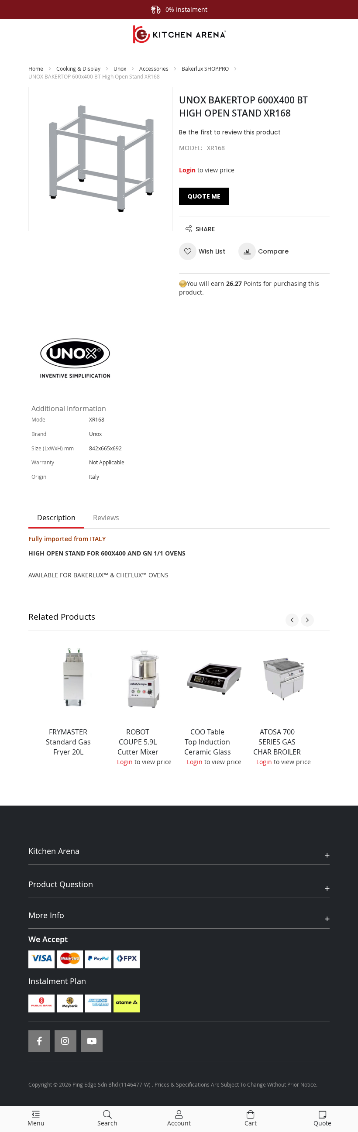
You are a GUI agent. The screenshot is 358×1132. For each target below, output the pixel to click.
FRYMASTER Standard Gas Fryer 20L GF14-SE (68, 747)
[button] (205, 251)
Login (187, 170)
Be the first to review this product (230, 132)
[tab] (56, 518)
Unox (120, 68)
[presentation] (292, 620)
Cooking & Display (78, 68)
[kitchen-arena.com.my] (179, 34)
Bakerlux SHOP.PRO (205, 68)
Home (35, 68)
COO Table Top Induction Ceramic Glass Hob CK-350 (207, 747)
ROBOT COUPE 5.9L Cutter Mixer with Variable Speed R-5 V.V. (138, 751)
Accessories (154, 68)
